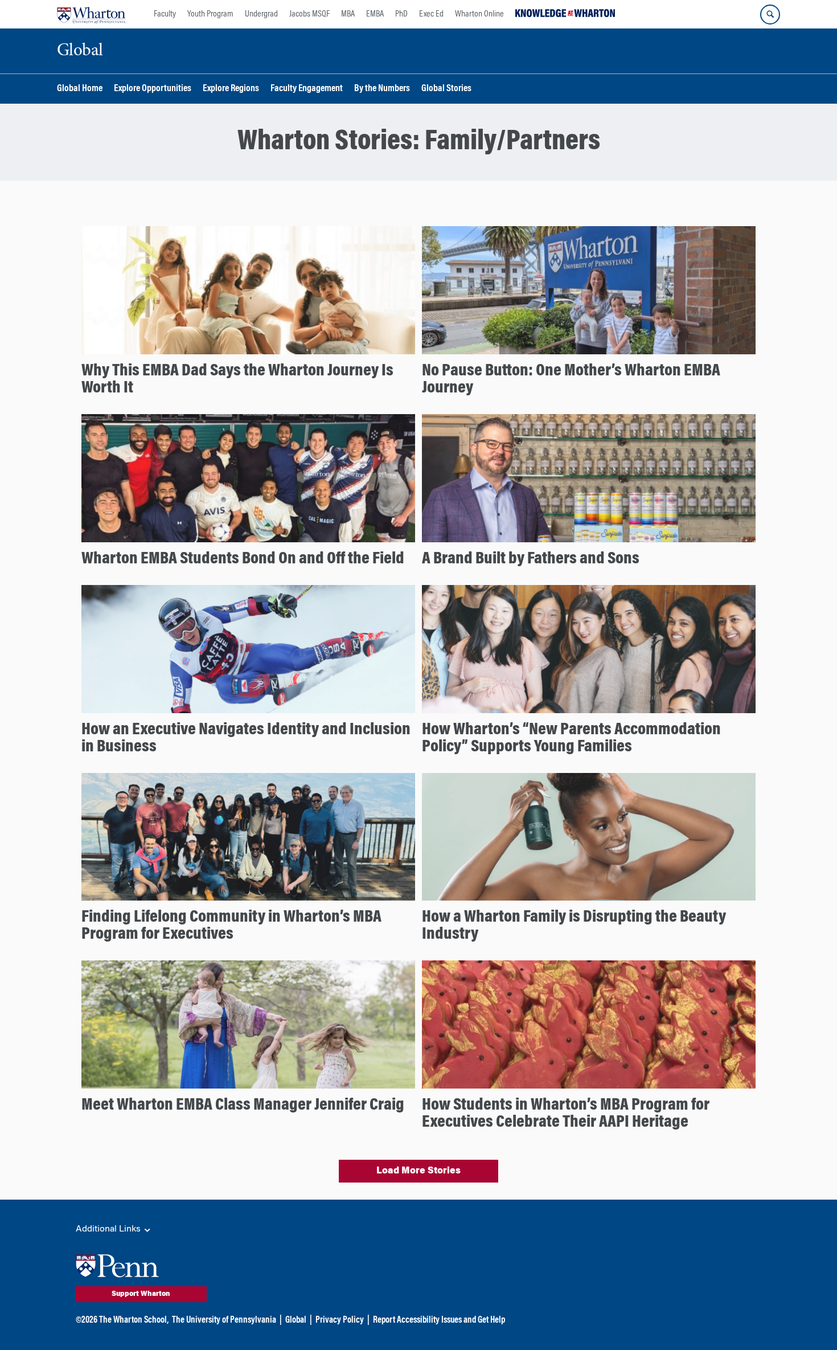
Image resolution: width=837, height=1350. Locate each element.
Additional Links (109, 1229)
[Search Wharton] (770, 14)
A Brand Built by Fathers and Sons (530, 559)
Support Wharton (141, 1294)
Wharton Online (479, 14)
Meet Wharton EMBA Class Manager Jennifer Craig (242, 1105)
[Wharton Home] (91, 14)
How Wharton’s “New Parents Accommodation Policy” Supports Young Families (571, 739)
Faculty (165, 14)
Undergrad (261, 14)
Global (295, 1320)
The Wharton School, (134, 1320)
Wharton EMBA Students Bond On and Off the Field (242, 559)
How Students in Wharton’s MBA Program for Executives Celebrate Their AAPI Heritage (565, 1114)
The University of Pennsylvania (224, 1320)
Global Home (79, 89)
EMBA (375, 14)
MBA (348, 14)
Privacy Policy (339, 1320)
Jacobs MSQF (309, 14)
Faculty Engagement (306, 89)
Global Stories (446, 89)
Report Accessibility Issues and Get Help (439, 1320)
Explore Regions (231, 89)
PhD (401, 14)
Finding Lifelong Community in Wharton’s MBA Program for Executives (231, 926)
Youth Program (210, 14)
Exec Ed (431, 14)
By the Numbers (382, 89)
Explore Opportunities (152, 89)
